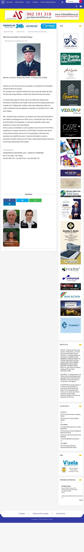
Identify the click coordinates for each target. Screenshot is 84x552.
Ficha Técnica (60, 513)
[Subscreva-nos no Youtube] (81, 6)
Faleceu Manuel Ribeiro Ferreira (9, 224)
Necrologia (9, 2)
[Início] (3, 2)
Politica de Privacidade (40, 513)
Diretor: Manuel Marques (48, 2)
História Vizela (19, 2)
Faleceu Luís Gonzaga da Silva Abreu (11, 242)
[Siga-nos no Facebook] (76, 6)
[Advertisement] (28, 175)
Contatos (35, 2)
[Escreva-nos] (62, 2)
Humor (28, 2)
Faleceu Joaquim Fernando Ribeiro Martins (27, 223)
